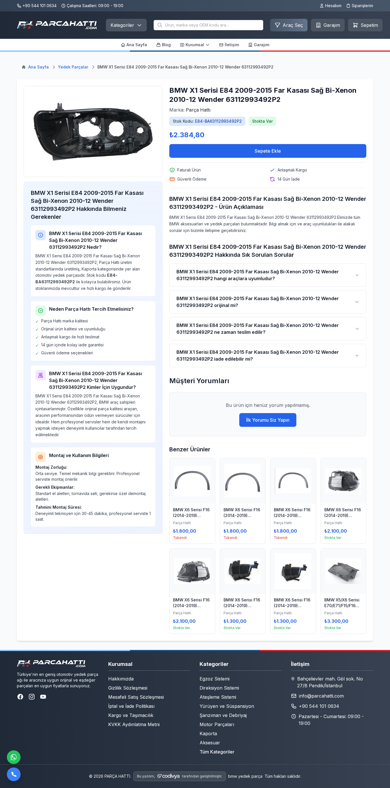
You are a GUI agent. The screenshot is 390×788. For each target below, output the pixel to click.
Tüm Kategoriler (217, 752)
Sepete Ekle (268, 151)
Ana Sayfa (136, 44)
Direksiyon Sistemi (219, 688)
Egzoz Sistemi (215, 679)
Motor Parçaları (217, 724)
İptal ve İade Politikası (131, 706)
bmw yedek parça (245, 776)
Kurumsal (195, 44)
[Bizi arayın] (14, 774)
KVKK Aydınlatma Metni (134, 724)
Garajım (261, 44)
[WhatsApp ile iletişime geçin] (14, 757)
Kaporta (208, 733)
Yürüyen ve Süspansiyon (227, 706)
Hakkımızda (121, 679)
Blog (166, 44)
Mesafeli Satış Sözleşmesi (136, 697)
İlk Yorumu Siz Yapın (268, 420)
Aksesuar (210, 742)
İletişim (232, 44)
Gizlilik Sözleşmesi (127, 688)
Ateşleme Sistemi (218, 697)
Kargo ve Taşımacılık (130, 715)
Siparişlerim (362, 5)
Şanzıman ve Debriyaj (223, 715)
